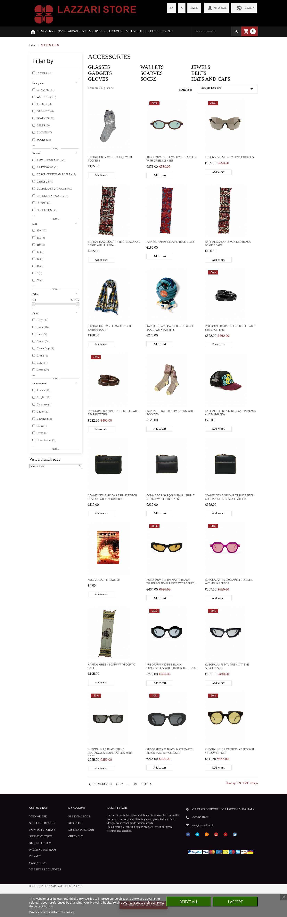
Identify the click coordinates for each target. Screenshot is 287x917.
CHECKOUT (75, 836)
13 (135, 784)
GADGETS (100, 73)
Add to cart (101, 175)
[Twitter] (197, 834)
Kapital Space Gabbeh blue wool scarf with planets (170, 328)
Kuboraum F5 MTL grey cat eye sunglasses (227, 666)
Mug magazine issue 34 (104, 579)
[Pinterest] (225, 834)
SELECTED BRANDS (42, 823)
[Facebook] (188, 834)
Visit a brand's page (44, 459)
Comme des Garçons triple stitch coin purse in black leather (229, 497)
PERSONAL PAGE (79, 816)
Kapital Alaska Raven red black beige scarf (228, 243)
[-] (33, 304)
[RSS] (207, 834)
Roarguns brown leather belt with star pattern (113, 413)
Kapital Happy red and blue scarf (170, 241)
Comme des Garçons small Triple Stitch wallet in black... (170, 497)
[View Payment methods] (221, 851)
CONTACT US (37, 862)
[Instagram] (235, 834)
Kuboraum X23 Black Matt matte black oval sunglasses (169, 751)
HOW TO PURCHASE (42, 829)
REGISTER (75, 823)
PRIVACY (35, 856)
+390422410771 (201, 817)
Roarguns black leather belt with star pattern (230, 328)
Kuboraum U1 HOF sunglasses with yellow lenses (230, 751)
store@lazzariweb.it (203, 825)
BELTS (198, 73)
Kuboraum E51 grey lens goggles (229, 157)
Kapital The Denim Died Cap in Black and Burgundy (230, 413)
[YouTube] (216, 834)
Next (147, 784)
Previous (97, 784)
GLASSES (99, 67)
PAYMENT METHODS (42, 849)
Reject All (189, 901)
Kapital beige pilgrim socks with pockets (170, 413)
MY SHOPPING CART (81, 829)
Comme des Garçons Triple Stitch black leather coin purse (112, 497)
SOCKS (148, 79)
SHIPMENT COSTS (41, 836)
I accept (235, 901)
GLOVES (98, 79)
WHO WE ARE (38, 816)
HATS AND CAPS (210, 79)
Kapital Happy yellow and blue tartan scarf (110, 328)
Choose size (218, 344)
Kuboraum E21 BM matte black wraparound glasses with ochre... (171, 581)
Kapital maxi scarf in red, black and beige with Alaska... (114, 243)
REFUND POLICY (40, 843)
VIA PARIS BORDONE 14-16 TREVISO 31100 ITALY (223, 809)
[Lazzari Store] (85, 13)
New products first (228, 89)
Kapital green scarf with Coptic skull (111, 666)
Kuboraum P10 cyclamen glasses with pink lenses (229, 581)
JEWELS (200, 67)
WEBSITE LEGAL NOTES (45, 869)
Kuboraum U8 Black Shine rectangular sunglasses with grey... (110, 751)
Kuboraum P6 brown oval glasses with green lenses (171, 159)
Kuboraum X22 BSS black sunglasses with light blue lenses (172, 666)
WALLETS (152, 67)
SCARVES (151, 73)
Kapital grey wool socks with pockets (110, 159)
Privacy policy (38, 912)
